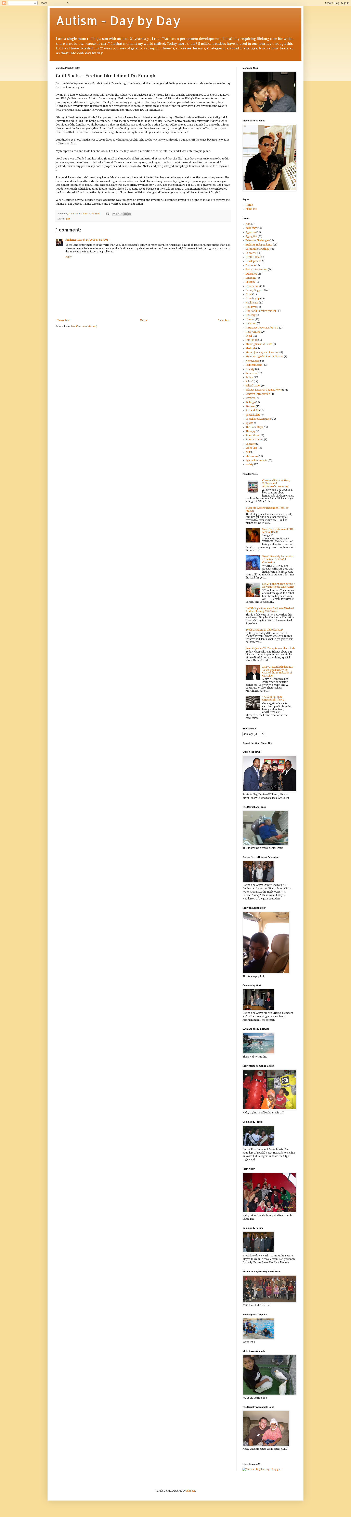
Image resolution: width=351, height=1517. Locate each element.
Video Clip (251, 447)
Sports (249, 423)
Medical (250, 348)
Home (143, 320)
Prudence (70, 239)
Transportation (254, 439)
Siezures (250, 406)
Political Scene (254, 364)
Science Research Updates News (264, 389)
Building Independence (259, 244)
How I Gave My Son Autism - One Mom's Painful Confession (278, 559)
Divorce (250, 265)
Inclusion (251, 323)
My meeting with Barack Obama (264, 356)
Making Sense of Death (259, 344)
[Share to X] (122, 214)
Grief (249, 294)
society (250, 464)
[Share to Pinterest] (129, 214)
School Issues (253, 385)
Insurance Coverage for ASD (262, 327)
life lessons (252, 456)
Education (251, 273)
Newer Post (63, 320)
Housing (250, 315)
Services (250, 398)
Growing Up (253, 298)
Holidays (251, 307)
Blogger (190, 1490)
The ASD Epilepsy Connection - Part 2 (273, 698)
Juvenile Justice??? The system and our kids (270, 648)
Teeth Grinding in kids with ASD (264, 629)
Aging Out (251, 236)
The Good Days (254, 427)
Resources (251, 373)
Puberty (250, 369)
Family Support (254, 290)
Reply (68, 256)
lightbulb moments (256, 460)
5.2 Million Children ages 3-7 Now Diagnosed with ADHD (278, 585)
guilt (68, 218)
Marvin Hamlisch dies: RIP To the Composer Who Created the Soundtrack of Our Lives (277, 671)
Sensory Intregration (258, 394)
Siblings (250, 402)
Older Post (223, 320)
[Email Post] (107, 213)
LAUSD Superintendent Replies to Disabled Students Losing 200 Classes (270, 610)
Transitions (252, 435)
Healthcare (252, 302)
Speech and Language (258, 418)
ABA (248, 224)
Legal (249, 335)
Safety (249, 377)
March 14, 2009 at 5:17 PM (92, 239)
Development (253, 261)
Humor (250, 319)
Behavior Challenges (257, 240)
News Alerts (252, 360)
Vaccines (251, 443)
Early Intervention (256, 269)
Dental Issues (253, 257)
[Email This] (114, 214)
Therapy (250, 431)
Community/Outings (257, 248)
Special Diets (253, 414)
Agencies (251, 232)
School (249, 381)
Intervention (253, 331)
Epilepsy (250, 281)
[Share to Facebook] (126, 214)
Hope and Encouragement (261, 311)
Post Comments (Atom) (84, 326)
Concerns (251, 253)
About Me (251, 208)
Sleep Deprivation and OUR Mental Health (278, 531)
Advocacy (251, 228)
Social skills (252, 410)
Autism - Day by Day (118, 20)
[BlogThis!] (118, 214)
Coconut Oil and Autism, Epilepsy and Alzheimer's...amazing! (276, 483)
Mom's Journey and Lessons (262, 352)
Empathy (251, 277)
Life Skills (251, 340)
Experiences (253, 286)
